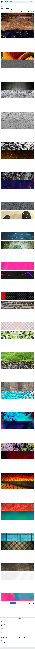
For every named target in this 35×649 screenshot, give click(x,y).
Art (28, 11)
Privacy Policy (4, 646)
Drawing (2, 633)
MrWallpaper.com (3, 6)
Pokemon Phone (23, 11)
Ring (1, 632)
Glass (12, 11)
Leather (17, 11)
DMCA (15, 646)
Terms (8, 646)
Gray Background (5, 11)
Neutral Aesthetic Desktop (4, 629)
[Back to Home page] (2, 2)
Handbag (2, 628)
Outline (33, 11)
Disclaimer (11, 646)
